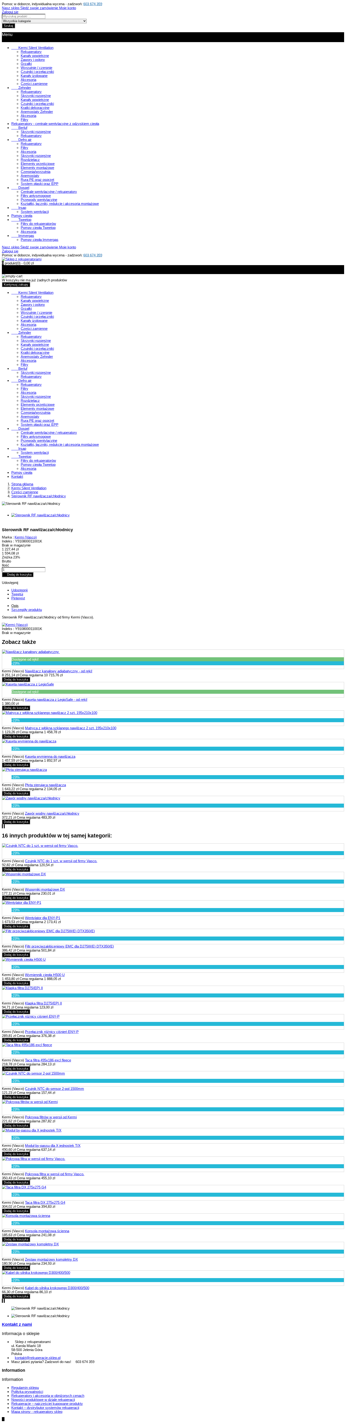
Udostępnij (19, 590)
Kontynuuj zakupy (16, 284)
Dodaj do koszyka (18, 574)
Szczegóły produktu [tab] (26, 610)
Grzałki (26, 64)
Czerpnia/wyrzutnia (35, 172)
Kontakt (17, 476)
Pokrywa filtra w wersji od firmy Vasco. (54, 1174)
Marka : (8, 537)
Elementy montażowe (37, 168)
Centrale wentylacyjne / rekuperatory (49, 192)
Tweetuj (17, 594)
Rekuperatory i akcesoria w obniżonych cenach (47, 1396)
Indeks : (8, 541)
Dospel (20, 188)
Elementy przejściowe (38, 164)
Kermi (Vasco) (26, 537)
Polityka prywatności (27, 1392)
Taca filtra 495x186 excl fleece (48, 1060)
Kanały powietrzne (35, 56)
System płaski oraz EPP (39, 184)
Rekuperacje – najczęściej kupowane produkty (47, 1404)
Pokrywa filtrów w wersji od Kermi (51, 1117)
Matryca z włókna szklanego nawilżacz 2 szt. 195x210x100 (70, 728)
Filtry (24, 120)
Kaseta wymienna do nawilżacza (50, 756)
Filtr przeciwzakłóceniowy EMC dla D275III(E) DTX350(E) (69, 946)
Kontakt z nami (17, 1324)
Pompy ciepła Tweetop (38, 228)
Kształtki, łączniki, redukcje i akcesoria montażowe (60, 204)
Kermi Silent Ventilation (32, 48)
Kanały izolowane (34, 76)
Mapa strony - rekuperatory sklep (36, 1412)
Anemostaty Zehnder (37, 112)
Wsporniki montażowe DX (45, 889)
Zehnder (21, 88)
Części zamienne (34, 84)
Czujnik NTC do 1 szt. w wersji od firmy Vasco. (61, 861)
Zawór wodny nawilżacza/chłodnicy (52, 813)
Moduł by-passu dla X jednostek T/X (52, 1146)
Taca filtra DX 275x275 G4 (45, 1202)
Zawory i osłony (33, 60)
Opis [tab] (15, 606)
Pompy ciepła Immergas (39, 240)
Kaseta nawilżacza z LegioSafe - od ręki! (56, 700)
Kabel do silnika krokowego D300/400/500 (57, 1288)
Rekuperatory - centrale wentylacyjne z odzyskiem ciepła (55, 124)
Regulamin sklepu (25, 1388)
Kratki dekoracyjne (35, 108)
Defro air (21, 140)
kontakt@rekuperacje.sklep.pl (37, 1358)
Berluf (19, 128)
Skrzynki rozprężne (36, 96)
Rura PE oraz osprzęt (37, 180)
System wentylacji (35, 212)
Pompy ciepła (21, 216)
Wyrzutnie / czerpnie (36, 68)
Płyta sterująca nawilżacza (45, 785)
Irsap (18, 208)
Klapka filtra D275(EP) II (43, 1003)
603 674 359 (92, 4)
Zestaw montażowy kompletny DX (51, 1259)
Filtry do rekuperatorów (38, 224)
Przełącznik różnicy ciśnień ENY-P (52, 1032)
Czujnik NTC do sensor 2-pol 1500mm (54, 1089)
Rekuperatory (31, 52)
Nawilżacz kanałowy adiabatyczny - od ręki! (58, 671)
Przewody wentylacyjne (39, 200)
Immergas (22, 236)
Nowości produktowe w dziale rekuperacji (43, 1400)
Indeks (7, 629)
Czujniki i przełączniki (37, 72)
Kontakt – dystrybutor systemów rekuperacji (45, 1408)
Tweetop (21, 220)
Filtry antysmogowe (36, 196)
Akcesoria (28, 80)
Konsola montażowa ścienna (47, 1231)
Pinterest (18, 598)
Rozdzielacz (30, 160)
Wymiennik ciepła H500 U (45, 975)
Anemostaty (30, 176)
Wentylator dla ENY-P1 (42, 918)
